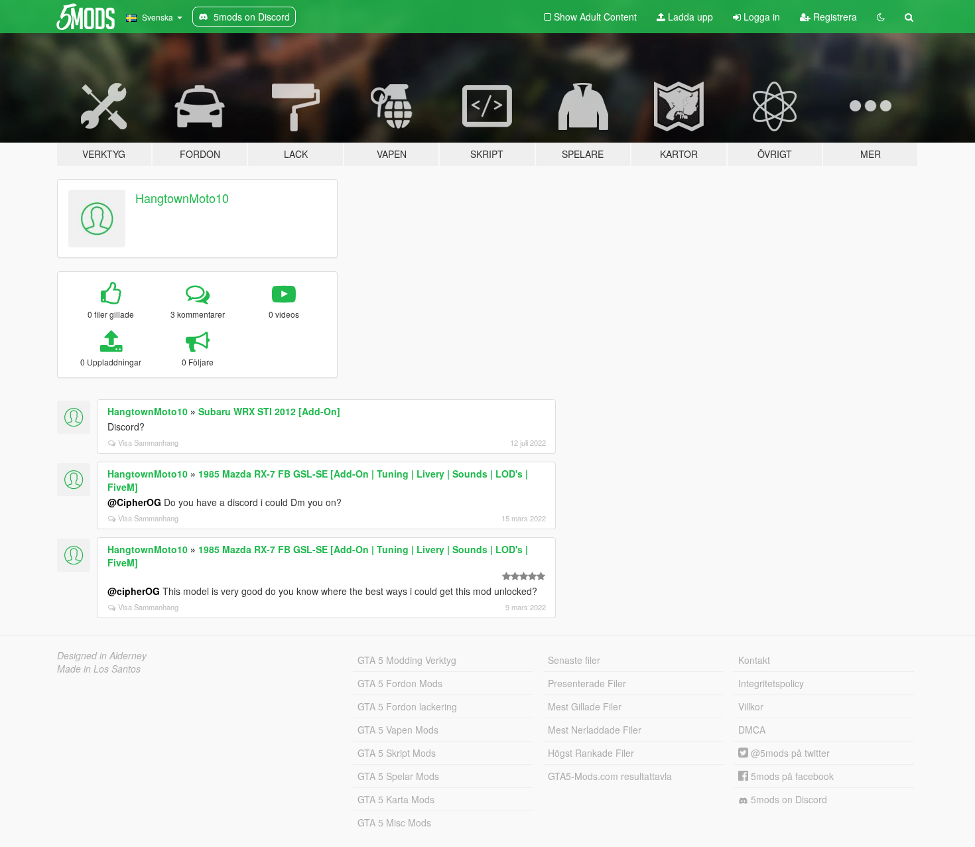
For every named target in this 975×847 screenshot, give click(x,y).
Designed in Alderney (102, 655)
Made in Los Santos (99, 668)
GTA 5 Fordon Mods (400, 683)
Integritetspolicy (771, 683)
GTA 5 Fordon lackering (407, 706)
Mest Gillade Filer (584, 706)
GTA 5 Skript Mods (397, 752)
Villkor (750, 706)
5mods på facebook (791, 776)
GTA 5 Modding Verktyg (407, 660)
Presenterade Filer (587, 683)
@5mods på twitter (789, 752)
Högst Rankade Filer (591, 752)
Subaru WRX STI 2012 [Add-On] (269, 411)
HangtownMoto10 (182, 197)
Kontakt (754, 660)
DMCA (751, 729)
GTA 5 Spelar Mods (398, 776)
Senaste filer (574, 660)
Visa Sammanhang (148, 442)
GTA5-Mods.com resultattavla (610, 776)
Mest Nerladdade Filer (594, 729)
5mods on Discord (787, 799)
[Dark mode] (881, 16)
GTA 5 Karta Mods (396, 799)
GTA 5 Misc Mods (394, 822)
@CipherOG (134, 502)
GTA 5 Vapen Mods (398, 729)
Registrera (834, 16)
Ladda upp (689, 16)
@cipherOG (133, 591)
